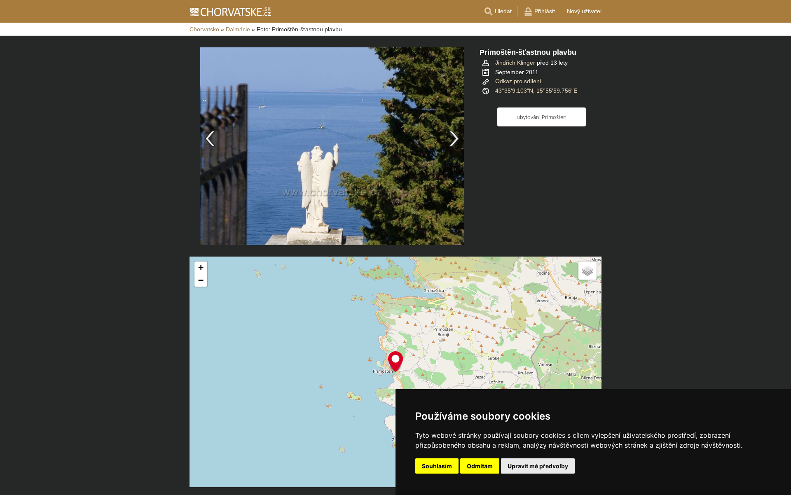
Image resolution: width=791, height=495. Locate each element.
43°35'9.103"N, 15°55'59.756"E (536, 90)
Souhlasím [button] (437, 465)
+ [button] (201, 267)
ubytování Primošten (541, 117)
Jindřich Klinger (515, 62)
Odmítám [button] (480, 465)
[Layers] (587, 271)
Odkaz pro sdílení (518, 81)
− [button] (201, 280)
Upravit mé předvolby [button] (538, 465)
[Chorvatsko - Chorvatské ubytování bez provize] (230, 11)
